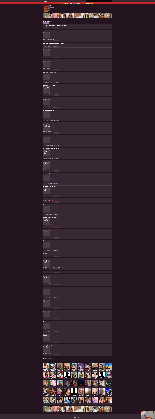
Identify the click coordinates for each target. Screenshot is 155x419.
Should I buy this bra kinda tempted (50, 275)
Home (50, 1)
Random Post (60, 1)
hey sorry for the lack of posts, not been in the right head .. (54, 43)
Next (49, 358)
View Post (56, 40)
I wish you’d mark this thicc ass (49, 123)
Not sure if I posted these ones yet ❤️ (50, 217)
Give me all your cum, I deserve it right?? (51, 186)
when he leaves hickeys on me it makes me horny (52, 97)
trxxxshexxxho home (45, 358)
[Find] (111, 1)
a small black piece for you (48, 60)
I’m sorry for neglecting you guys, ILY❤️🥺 (51, 30)
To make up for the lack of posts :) (49, 321)
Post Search (74, 1)
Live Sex (54, 1)
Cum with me (45, 161)
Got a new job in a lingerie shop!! (49, 345)
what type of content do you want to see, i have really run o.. (54, 25)
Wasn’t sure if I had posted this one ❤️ (50, 199)
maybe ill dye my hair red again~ (49, 85)
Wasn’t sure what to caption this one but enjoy (52, 135)
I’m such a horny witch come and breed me (51, 240)
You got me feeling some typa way (50, 173)
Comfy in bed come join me (48, 110)
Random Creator (67, 1)
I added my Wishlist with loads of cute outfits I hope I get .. (54, 148)
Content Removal (78, 417)
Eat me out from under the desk (49, 72)
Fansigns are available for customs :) (50, 204)
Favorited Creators (81, 1)
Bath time (45, 253)
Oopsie (44, 287)
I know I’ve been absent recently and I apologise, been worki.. (55, 259)
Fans (45, 1)
